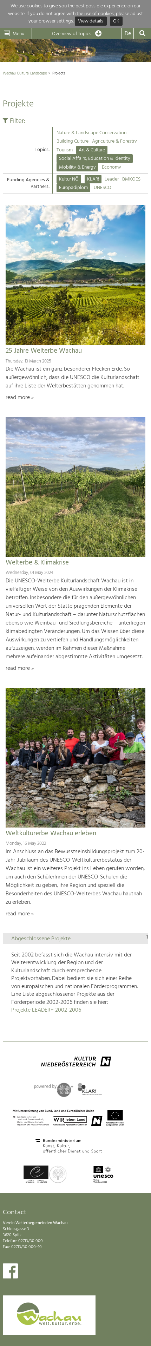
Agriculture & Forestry (114, 141)
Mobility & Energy (77, 167)
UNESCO (102, 188)
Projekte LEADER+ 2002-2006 (46, 1010)
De (128, 33)
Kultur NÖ (69, 179)
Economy (111, 167)
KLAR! (93, 179)
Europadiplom (73, 188)
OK (116, 21)
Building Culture (72, 141)
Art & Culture (92, 150)
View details (90, 21)
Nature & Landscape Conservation (91, 133)
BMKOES (131, 179)
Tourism (65, 150)
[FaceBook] (10, 1273)
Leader (112, 179)
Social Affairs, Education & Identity (94, 159)
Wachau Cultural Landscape (25, 73)
